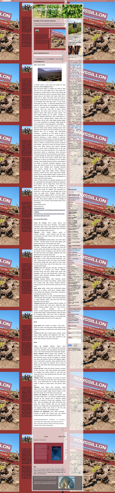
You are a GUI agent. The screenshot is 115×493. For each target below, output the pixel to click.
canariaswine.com (39, 208)
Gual (59, 421)
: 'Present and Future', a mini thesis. (74, 256)
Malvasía (51, 423)
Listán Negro (40, 423)
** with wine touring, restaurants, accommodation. (74, 199)
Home (46, 436)
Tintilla (43, 425)
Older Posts (62, 436)
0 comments (52, 419)
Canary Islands (54, 421)
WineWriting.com (48, 9)
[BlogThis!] (60, 419)
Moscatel (61, 423)
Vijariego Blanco (49, 425)
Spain (40, 425)
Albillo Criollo (40, 421)
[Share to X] (62, 419)
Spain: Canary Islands (39, 65)
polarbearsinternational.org (49, 483)
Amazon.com (59, 472)
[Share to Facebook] (63, 419)
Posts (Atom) (43, 440)
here (35, 473)
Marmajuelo (56, 423)
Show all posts (59, 59)
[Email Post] (57, 419)
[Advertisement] (50, 431)
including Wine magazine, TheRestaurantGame (73, 316)
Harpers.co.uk (48, 86)
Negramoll (36, 425)
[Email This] (59, 419)
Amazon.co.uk (51, 472)
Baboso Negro (47, 421)
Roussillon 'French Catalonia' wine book (45, 21)
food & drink (73, 322)
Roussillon (78, 119)
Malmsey (46, 423)
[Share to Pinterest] (64, 419)
